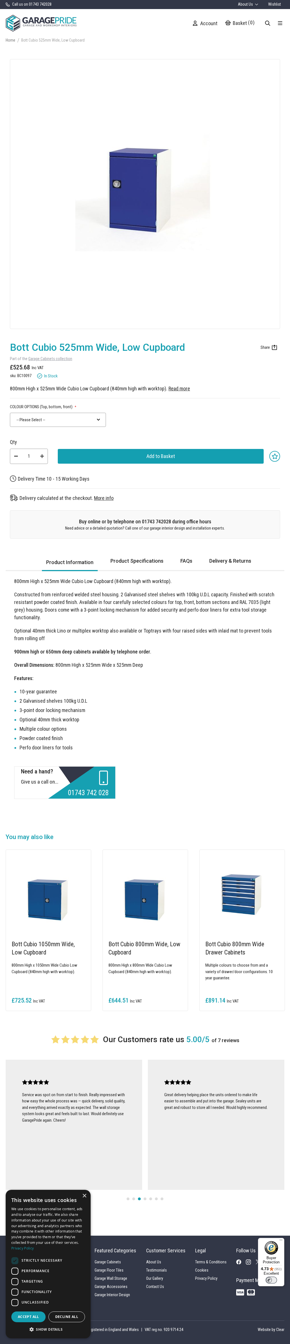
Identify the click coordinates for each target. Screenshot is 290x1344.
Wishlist (274, 4)
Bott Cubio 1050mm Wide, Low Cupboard (43, 948)
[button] (48, 1329)
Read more (179, 389)
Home (10, 40)
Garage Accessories (111, 1286)
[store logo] (41, 23)
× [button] (84, 1196)
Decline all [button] (66, 1316)
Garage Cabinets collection (50, 358)
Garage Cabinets (108, 1262)
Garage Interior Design (112, 1295)
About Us (246, 4)
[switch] (271, 1280)
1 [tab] (128, 1198)
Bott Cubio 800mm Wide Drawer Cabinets (234, 948)
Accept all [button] (28, 1316)
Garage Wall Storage (111, 1278)
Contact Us (155, 1286)
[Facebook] (241, 1263)
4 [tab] (145, 1198)
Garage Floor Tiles (109, 1270)
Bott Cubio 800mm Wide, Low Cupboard (144, 948)
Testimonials (156, 1270)
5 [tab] (150, 1198)
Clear (280, 1329)
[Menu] (281, 1241)
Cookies (201, 1270)
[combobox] (58, 420)
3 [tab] (139, 1198)
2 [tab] (133, 1198)
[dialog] (48, 1264)
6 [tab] (156, 1198)
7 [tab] (162, 1198)
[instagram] (250, 1263)
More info (104, 498)
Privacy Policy (206, 1278)
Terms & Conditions (211, 1262)
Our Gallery (154, 1278)
